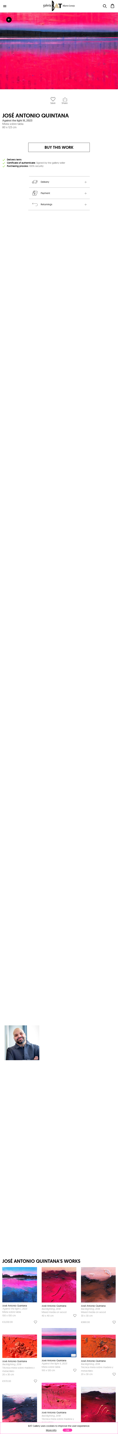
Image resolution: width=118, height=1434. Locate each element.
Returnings (46, 204)
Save (52, 103)
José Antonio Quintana (35, 115)
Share (65, 103)
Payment (45, 193)
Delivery (45, 181)
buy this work (59, 147)
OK (67, 1430)
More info (51, 1430)
